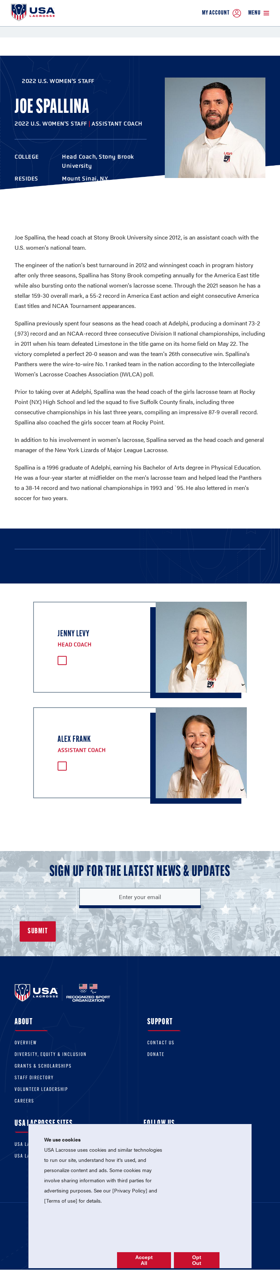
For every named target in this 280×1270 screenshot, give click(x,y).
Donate (155, 1054)
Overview (26, 1043)
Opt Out (196, 1260)
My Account (216, 13)
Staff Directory (34, 1078)
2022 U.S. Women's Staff (58, 81)
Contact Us (161, 1043)
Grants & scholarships (43, 1066)
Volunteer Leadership (41, 1089)
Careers (24, 1101)
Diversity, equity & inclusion (51, 1054)
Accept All (144, 1260)
